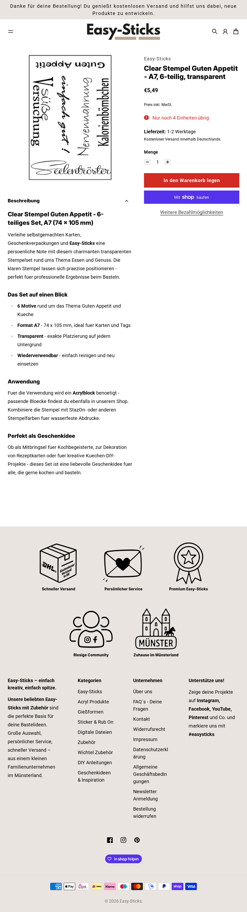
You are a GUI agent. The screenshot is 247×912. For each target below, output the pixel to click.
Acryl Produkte (93, 702)
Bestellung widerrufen (144, 812)
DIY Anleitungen (95, 762)
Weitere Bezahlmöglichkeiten (191, 212)
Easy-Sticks (157, 59)
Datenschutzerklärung (150, 753)
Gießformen (90, 712)
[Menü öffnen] (11, 31)
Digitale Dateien (95, 732)
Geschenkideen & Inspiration (94, 776)
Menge (151, 152)
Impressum (145, 739)
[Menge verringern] (147, 162)
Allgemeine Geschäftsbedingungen (150, 774)
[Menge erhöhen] (167, 162)
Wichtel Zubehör (95, 752)
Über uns (142, 691)
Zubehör (87, 742)
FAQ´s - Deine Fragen (147, 705)
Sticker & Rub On (95, 722)
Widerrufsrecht (149, 729)
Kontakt (141, 719)
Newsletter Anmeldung (145, 795)
